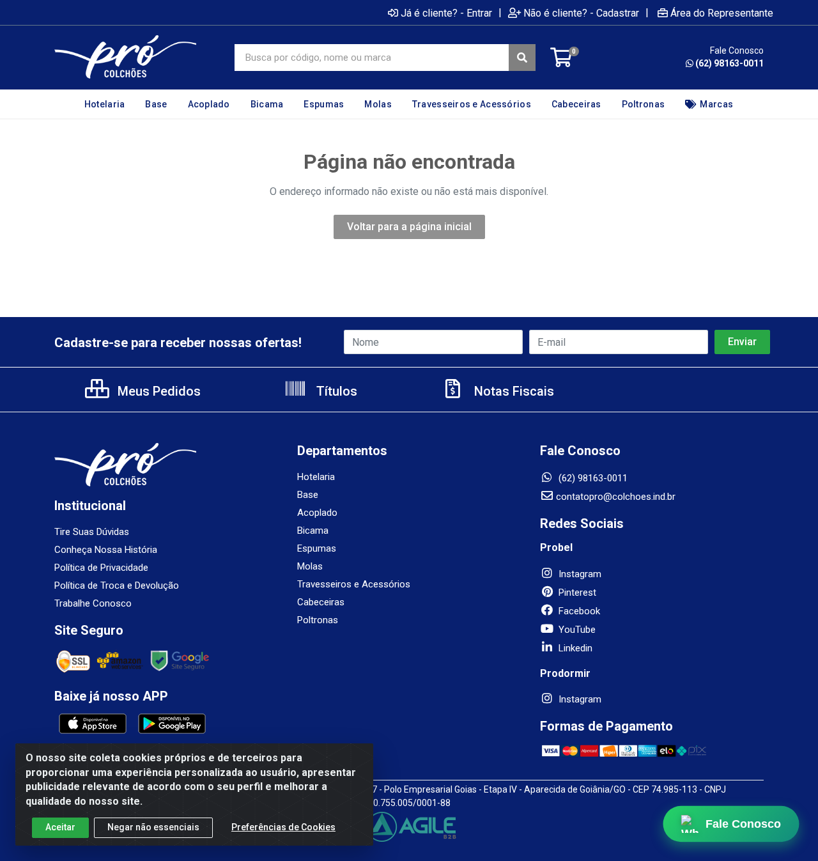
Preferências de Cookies (283, 827)
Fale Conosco (743, 824)
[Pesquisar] (522, 57)
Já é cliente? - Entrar (446, 13)
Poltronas (317, 620)
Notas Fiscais (512, 391)
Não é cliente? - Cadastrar (581, 13)
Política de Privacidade (101, 567)
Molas (310, 566)
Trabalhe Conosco (93, 603)
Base (307, 494)
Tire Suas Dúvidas (91, 532)
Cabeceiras (320, 602)
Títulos (335, 391)
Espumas (316, 548)
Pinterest (576, 592)
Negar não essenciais (153, 827)
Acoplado (317, 512)
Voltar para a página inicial (409, 227)
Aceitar (60, 827)
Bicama (312, 530)
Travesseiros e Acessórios (353, 584)
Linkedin (574, 648)
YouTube (576, 629)
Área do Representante (721, 13)
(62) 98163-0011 (729, 63)
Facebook (578, 611)
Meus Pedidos (157, 391)
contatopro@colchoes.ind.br (615, 496)
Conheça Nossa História (105, 549)
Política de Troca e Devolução (116, 585)
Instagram (578, 574)
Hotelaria (316, 477)
